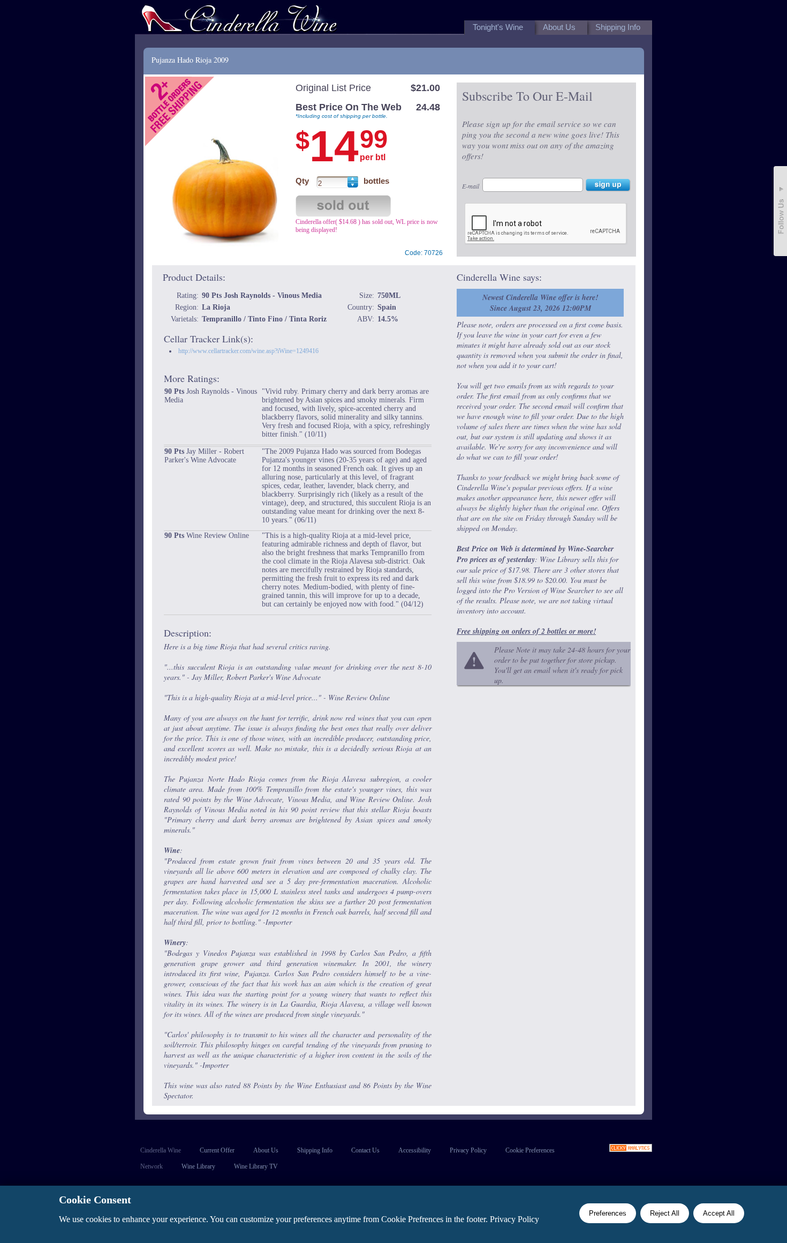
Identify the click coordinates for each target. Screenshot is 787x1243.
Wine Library (198, 1166)
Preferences (607, 1213)
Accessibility (414, 1150)
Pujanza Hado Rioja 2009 (190, 60)
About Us (265, 1150)
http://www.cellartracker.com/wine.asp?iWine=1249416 (248, 351)
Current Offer (217, 1150)
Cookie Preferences (530, 1150)
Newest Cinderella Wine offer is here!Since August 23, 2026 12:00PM (540, 302)
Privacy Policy (468, 1150)
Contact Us (365, 1150)
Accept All (719, 1213)
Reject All (664, 1213)
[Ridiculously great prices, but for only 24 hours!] (239, 21)
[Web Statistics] (630, 1149)
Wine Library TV (256, 1166)
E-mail (470, 186)
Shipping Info (314, 1150)
